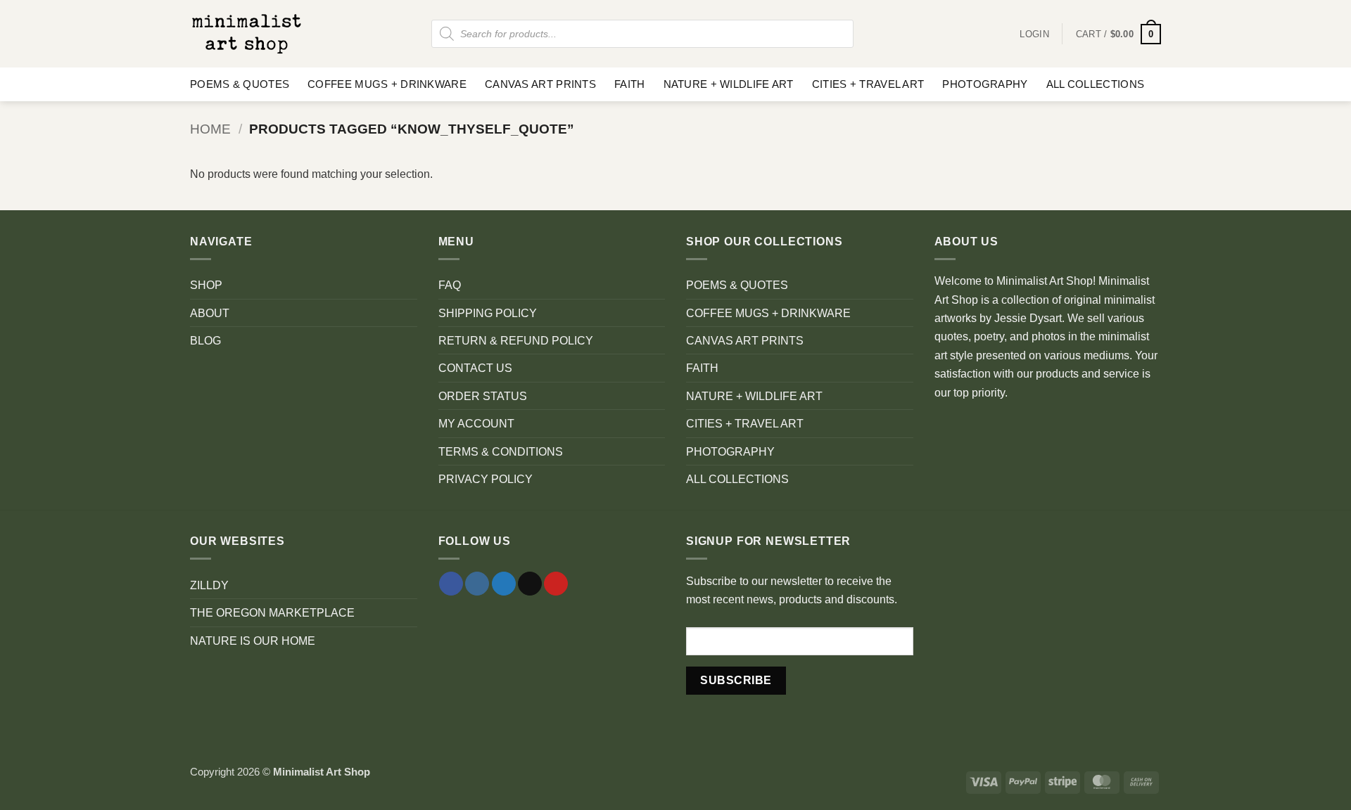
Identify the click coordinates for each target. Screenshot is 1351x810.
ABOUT (209, 313)
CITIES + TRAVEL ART (868, 84)
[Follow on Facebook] (451, 584)
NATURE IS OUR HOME (252, 640)
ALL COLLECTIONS (1095, 84)
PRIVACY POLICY (485, 478)
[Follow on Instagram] (477, 584)
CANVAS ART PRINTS (540, 84)
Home (210, 129)
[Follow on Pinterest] (556, 584)
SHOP (206, 284)
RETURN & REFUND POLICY (515, 340)
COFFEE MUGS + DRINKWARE (387, 84)
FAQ (449, 284)
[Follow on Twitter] (504, 584)
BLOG (205, 340)
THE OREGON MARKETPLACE (272, 612)
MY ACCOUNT (476, 423)
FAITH (629, 84)
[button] (1118, 34)
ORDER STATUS (482, 396)
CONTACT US (475, 367)
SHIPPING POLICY (487, 313)
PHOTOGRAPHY (984, 84)
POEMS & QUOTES (239, 84)
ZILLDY (209, 585)
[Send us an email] (530, 584)
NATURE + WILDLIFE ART (729, 84)
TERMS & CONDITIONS (500, 451)
